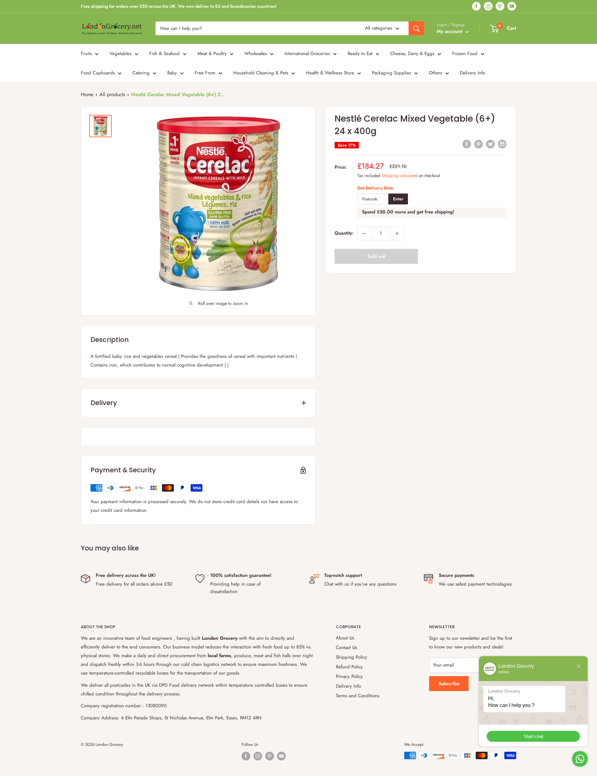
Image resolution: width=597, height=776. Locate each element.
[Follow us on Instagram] (488, 6)
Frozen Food (465, 53)
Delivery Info (472, 72)
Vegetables (120, 53)
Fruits (86, 53)
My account (450, 31)
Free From (205, 72)
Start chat (533, 736)
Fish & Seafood (164, 53)
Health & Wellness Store (330, 72)
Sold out (376, 256)
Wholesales (255, 53)
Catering (141, 72)
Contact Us (346, 647)
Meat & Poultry (212, 53)
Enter (398, 199)
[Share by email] (502, 144)
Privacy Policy (349, 676)
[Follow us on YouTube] (511, 6)
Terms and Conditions (357, 695)
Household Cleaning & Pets (260, 72)
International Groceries (307, 53)
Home (87, 94)
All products (112, 94)
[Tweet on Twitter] (490, 144)
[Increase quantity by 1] (397, 233)
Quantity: (344, 233)
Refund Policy (349, 666)
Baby (172, 72)
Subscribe (448, 683)
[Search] (416, 28)
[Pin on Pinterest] (478, 144)
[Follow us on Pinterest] (500, 6)
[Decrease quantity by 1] (364, 233)
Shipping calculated (400, 175)
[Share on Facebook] (466, 144)
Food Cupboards (98, 72)
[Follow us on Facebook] (476, 6)
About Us (345, 637)
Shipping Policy (351, 657)
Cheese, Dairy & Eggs (412, 53)
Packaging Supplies (391, 72)
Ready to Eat (360, 53)
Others (435, 72)
